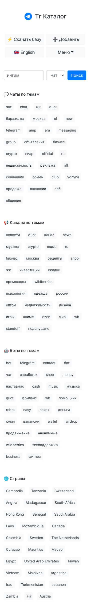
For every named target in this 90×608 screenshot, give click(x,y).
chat (23, 107)
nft (66, 165)
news (67, 235)
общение (13, 200)
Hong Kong (15, 514)
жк (38, 107)
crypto (11, 153)
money (68, 374)
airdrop (72, 421)
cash (36, 386)
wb (76, 317)
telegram (13, 130)
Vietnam (12, 573)
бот (67, 363)
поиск (45, 409)
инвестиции (30, 270)
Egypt (11, 561)
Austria (45, 596)
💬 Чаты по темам (22, 94)
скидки (54, 270)
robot (10, 409)
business (13, 456)
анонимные (48, 433)
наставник (15, 386)
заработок (29, 374)
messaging (67, 130)
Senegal (39, 514)
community (15, 177)
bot (9, 363)
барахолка (15, 118)
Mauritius (35, 549)
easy (27, 409)
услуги (73, 177)
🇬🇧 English (24, 52)
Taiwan (73, 561)
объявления (34, 142)
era (47, 130)
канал (49, 235)
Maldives (35, 573)
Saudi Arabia (64, 514)
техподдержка (45, 445)
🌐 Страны (14, 478)
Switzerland (64, 491)
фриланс (29, 398)
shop (75, 258)
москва (39, 118)
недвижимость (19, 165)
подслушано (38, 328)
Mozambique (33, 526)
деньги (64, 409)
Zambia (12, 596)
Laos (10, 526)
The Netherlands (65, 538)
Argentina (58, 573)
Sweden (36, 538)
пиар (29, 153)
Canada (58, 526)
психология (16, 293)
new (69, 118)
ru (62, 153)
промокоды (16, 281)
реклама (47, 165)
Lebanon (59, 584)
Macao (57, 549)
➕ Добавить (65, 39)
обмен (37, 177)
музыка (12, 246)
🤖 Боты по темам (22, 350)
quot (53, 107)
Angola (11, 502)
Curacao (13, 549)
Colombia (13, 538)
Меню (64, 52)
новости (13, 235)
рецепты (55, 258)
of (55, 118)
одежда (41, 293)
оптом (11, 305)
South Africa (65, 502)
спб (57, 189)
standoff (13, 328)
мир (62, 317)
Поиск (77, 75)
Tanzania (38, 491)
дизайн (65, 305)
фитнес (35, 456)
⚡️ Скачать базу (24, 39)
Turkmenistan (32, 584)
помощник (67, 398)
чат (9, 107)
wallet (52, 421)
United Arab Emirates (41, 561)
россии (62, 293)
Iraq (9, 584)
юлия (10, 421)
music (51, 246)
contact (49, 363)
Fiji (29, 596)
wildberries (43, 281)
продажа (14, 189)
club (55, 177)
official (47, 153)
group (11, 142)
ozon (46, 317)
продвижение (18, 433)
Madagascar (36, 502)
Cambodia (14, 491)
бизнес (59, 142)
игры (10, 317)
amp (32, 130)
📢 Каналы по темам (24, 222)
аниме (28, 317)
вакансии (38, 189)
